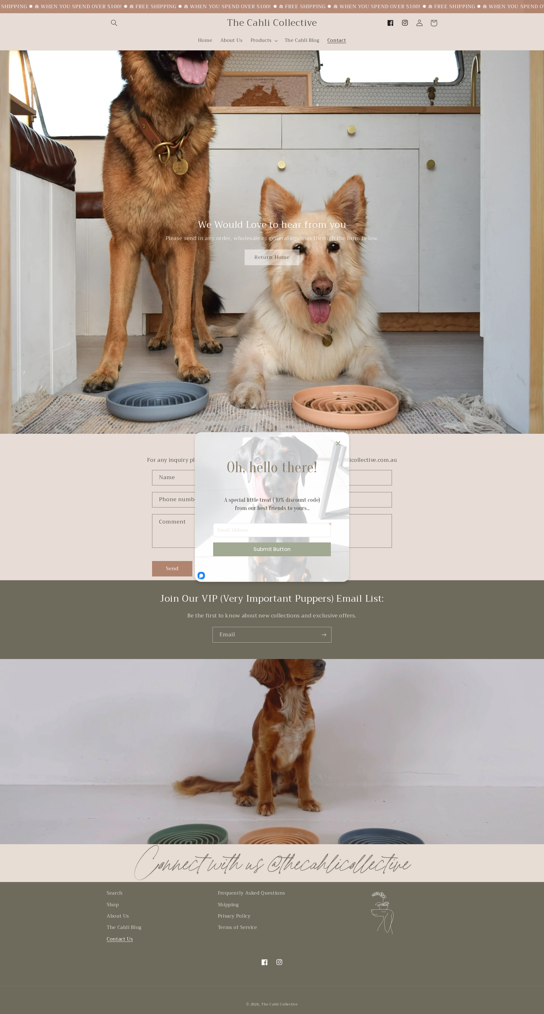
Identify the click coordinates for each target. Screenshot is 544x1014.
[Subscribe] (324, 634)
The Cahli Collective (279, 1004)
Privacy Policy (234, 916)
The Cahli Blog (124, 927)
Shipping (228, 905)
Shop (113, 905)
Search (115, 893)
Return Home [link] (272, 257)
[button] (114, 23)
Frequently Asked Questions (251, 893)
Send (172, 568)
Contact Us (120, 939)
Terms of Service (237, 927)
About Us (118, 916)
